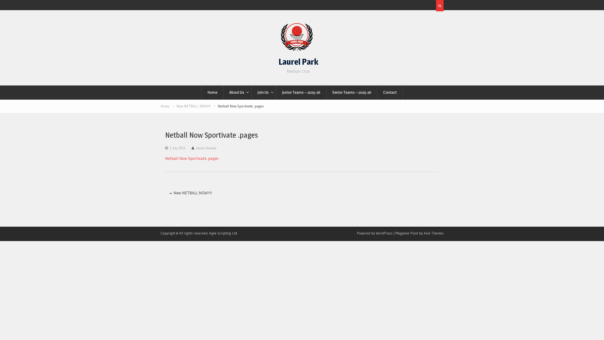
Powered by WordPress (374, 233)
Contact (390, 92)
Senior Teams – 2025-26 (351, 92)
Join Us (263, 92)
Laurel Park (298, 62)
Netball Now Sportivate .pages (191, 158)
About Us (236, 92)
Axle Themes (434, 233)
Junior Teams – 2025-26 (301, 92)
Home (212, 92)
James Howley (206, 148)
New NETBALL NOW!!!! (193, 192)
